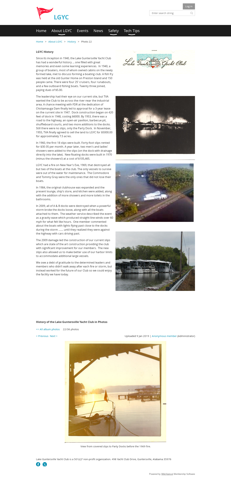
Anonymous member (164, 336)
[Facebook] (38, 464)
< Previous (42, 336)
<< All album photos (48, 329)
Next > (53, 336)
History (71, 41)
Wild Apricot (167, 474)
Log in (188, 6)
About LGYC (55, 41)
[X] (45, 464)
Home (39, 41)
